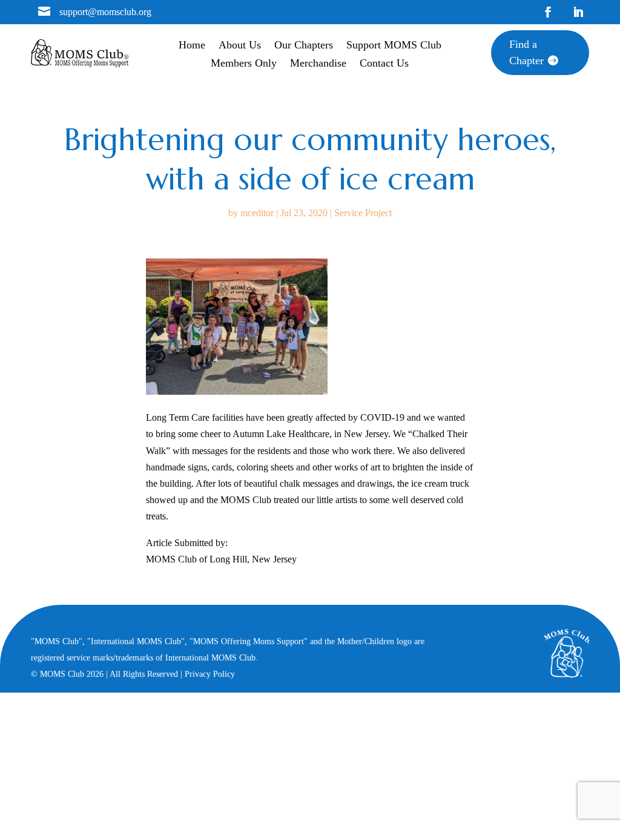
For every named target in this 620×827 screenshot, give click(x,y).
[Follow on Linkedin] (578, 12)
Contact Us (384, 64)
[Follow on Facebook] (548, 12)
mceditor (257, 213)
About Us (240, 46)
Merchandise (318, 64)
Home (192, 46)
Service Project (363, 213)
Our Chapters (303, 46)
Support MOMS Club (393, 46)
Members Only (244, 64)
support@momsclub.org (105, 12)
